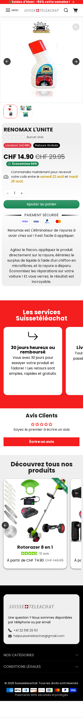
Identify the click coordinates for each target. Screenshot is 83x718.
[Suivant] (38, 535)
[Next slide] (75, 61)
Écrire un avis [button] (41, 441)
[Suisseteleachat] (41, 10)
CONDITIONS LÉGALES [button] (22, 666)
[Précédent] (31, 535)
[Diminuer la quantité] (8, 193)
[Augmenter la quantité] (22, 193)
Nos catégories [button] (19, 655)
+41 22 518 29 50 (26, 630)
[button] (12, 10)
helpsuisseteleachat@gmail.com (39, 636)
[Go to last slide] (7, 61)
